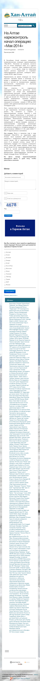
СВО (23, 408)
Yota (12, 632)
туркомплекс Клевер (19, 369)
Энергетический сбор (15, 326)
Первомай (12, 508)
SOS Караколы (26, 345)
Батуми (17, 481)
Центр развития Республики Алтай (17, 414)
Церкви (11, 607)
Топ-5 (23, 524)
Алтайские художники (21, 441)
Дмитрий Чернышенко (16, 335)
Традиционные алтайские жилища (18, 382)
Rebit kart (26, 510)
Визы (28, 416)
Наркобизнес (13, 472)
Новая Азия (20, 397)
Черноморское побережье (17, 503)
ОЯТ (17, 336)
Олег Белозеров (14, 396)
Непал (8, 271)
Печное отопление (22, 354)
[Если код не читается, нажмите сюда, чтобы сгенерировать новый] (11, 205)
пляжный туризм (25, 567)
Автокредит (18, 595)
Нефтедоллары (24, 317)
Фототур (15, 573)
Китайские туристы (24, 474)
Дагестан (27, 571)
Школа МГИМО (18, 559)
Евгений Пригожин (14, 564)
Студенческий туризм (15, 521)
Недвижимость (21, 625)
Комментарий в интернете (17, 587)
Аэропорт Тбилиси (20, 533)
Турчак (28, 625)
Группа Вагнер (25, 562)
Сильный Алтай (18, 349)
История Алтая (16, 534)
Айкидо (11, 444)
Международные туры (15, 522)
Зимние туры (21, 364)
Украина (11, 533)
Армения (12, 495)
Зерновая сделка (14, 359)
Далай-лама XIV (20, 512)
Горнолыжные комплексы (17, 366)
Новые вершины (25, 555)
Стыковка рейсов (19, 531)
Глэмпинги (12, 569)
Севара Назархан (14, 333)
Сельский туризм (14, 382)
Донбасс (16, 411)
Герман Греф (25, 566)
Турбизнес (12, 305)
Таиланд (27, 495)
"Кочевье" (17, 444)
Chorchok (26, 397)
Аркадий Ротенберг (15, 557)
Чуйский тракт (26, 437)
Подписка (25, 361)
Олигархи (20, 314)
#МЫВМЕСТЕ (18, 392)
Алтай (24, 352)
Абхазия (12, 547)
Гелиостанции (24, 491)
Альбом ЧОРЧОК (14, 399)
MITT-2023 (12, 468)
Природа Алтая (14, 340)
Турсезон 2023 (18, 496)
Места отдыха (13, 548)
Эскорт (28, 552)
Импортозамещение (15, 319)
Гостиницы (19, 324)
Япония (8, 285)
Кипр (22, 498)
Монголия (9, 268)
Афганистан (13, 418)
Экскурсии (16, 538)
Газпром (19, 303)
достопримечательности (16, 630)
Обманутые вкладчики (20, 500)
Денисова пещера (24, 583)
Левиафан (19, 526)
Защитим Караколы (24, 340)
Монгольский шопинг (15, 439)
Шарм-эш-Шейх (14, 321)
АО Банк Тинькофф (15, 600)
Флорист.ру (13, 620)
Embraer (11, 531)
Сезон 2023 (27, 493)
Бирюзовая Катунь (15, 555)
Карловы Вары (17, 449)
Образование (19, 606)
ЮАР (7, 282)
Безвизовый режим (15, 423)
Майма (28, 585)
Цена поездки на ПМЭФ (24, 554)
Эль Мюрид (19, 305)
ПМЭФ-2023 (13, 554)
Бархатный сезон (14, 310)
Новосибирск (21, 420)
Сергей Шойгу (13, 514)
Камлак (18, 628)
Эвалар (11, 500)
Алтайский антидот (24, 411)
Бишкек (26, 310)
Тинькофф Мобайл (20, 602)
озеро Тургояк (22, 573)
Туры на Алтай (21, 435)
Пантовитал (13, 413)
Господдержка (24, 380)
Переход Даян (21, 448)
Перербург (22, 552)
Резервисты (13, 314)
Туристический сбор (24, 547)
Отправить (8, 215)
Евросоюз (19, 357)
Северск (12, 338)
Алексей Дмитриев (19, 328)
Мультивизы (25, 501)
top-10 (17, 515)
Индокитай (21, 495)
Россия (25, 609)
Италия (11, 496)
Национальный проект (22, 460)
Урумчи (25, 446)
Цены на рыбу (24, 453)
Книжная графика (21, 331)
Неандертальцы (14, 585)
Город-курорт (16, 434)
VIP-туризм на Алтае (15, 347)
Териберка (25, 526)
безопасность (13, 578)
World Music (13, 397)
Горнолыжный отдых (15, 427)
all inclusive (20, 458)
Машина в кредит (18, 597)
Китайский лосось (14, 453)
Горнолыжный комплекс (20, 484)
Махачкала (16, 422)
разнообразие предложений (17, 580)
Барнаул (21, 330)
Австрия (8, 252)
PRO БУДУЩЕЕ (14, 330)
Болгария (19, 501)
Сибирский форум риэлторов (17, 627)
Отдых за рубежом (24, 463)
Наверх (36, 674)
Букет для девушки (21, 618)
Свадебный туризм (15, 616)
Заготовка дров (14, 356)
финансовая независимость (17, 582)
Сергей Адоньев (23, 470)
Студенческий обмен (15, 524)
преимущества (13, 576)
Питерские (17, 621)
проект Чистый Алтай (22, 394)
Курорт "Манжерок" (15, 486)
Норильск (26, 305)
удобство (21, 576)
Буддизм (12, 512)
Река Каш (18, 455)
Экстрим (24, 569)
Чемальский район (15, 342)
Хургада (28, 319)
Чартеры (12, 462)
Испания (8, 257)
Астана (22, 310)
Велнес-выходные (19, 451)
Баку (16, 495)
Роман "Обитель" (24, 611)
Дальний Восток (14, 456)
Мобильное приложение (16, 613)
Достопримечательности (16, 536)
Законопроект (22, 548)
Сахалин (21, 456)
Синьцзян (12, 455)
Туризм (24, 303)
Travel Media (18, 361)
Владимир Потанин (25, 517)
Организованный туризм (20, 477)
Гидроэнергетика (14, 491)
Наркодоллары (13, 474)
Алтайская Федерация (23, 541)
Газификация (13, 354)
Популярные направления (17, 571)
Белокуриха (19, 432)
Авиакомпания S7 (20, 529)
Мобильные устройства (16, 510)
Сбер (11, 484)
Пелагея (23, 486)
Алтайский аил (24, 385)
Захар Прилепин (14, 611)
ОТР (10, 387)
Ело (25, 536)
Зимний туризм (23, 482)
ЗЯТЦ (16, 338)
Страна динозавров (15, 562)
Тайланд (8, 276)
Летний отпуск (24, 543)
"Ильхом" (23, 442)
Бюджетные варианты (16, 545)
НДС (23, 488)
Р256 (21, 444)
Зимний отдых (13, 465)
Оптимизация (24, 429)
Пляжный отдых (14, 467)
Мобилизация (13, 409)
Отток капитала (22, 409)
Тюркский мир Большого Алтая (18, 402)
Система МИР (20, 508)
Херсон (22, 359)
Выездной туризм (25, 422)
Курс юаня (16, 317)
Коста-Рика (9, 266)
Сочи (15, 420)
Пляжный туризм (14, 543)
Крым (27, 303)
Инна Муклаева (23, 396)
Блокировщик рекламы (16, 604)
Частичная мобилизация (16, 323)
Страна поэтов (16, 387)
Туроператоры (17, 488)
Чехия (11, 449)
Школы (25, 606)
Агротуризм (13, 458)
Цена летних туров (24, 467)
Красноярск (13, 303)
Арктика (23, 455)
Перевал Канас (18, 446)
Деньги (19, 408)
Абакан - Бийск (18, 376)
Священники (19, 609)
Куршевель (16, 594)
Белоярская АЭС (24, 336)
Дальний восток (14, 507)
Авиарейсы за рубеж (20, 416)
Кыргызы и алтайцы (15, 406)
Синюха (16, 482)
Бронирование (23, 507)
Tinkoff (25, 574)
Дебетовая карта (18, 574)
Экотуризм (23, 621)
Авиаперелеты (24, 309)
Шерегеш (24, 427)
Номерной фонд (14, 552)
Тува (26, 512)
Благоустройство (25, 434)
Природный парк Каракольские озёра (17, 344)
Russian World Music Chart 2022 (18, 400)
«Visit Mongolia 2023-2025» (19, 436)
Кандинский (19, 307)
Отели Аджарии (24, 479)
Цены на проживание (21, 550)
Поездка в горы (14, 463)
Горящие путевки (18, 561)
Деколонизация (23, 538)
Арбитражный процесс (16, 371)
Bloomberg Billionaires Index (17, 516)
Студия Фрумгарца (15, 442)
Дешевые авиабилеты (16, 363)
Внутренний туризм (22, 373)
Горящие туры (23, 321)
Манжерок (12, 628)
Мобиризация (23, 312)
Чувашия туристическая (21, 378)
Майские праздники (24, 505)
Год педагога (18, 607)
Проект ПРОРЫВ (23, 338)
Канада (8, 260)
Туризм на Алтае (19, 425)
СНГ (18, 309)
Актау (16, 547)
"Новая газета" (21, 472)
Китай (7, 263)
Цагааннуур (13, 448)
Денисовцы (22, 585)
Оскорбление (13, 588)
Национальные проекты (16, 430)
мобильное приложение (16, 579)
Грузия (27, 531)
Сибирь (27, 614)
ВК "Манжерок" (16, 566)
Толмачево (12, 528)
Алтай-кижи (23, 401)
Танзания (8, 274)
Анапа (24, 545)
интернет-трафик (19, 632)
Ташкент (27, 328)
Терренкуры (13, 435)
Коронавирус (13, 475)
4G (10, 632)
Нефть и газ (25, 357)
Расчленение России (15, 540)
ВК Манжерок (18, 352)
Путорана (12, 307)
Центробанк (17, 316)
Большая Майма (19, 592)
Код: (5, 208)
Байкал (11, 429)
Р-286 (29, 569)
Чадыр (18, 385)
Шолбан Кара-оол (14, 380)
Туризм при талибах (23, 418)
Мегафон (26, 630)
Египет (8, 255)
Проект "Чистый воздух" (16, 493)
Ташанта (27, 448)
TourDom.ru (12, 501)
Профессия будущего (22, 599)
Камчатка (17, 429)
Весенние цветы (21, 620)
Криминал (19, 569)
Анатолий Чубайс (14, 567)
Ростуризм (23, 333)
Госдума (18, 498)
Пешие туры (26, 462)
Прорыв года (20, 468)
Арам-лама (21, 514)
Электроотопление (19, 489)
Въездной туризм (20, 614)
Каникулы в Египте (23, 465)
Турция (8, 279)
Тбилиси (16, 312)
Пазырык (26, 498)
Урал (11, 573)
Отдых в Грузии (14, 479)
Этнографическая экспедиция (18, 404)
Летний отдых (19, 462)
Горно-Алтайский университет (18, 519)
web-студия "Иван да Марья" (21, 678)
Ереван (11, 312)
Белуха (15, 470)
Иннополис (20, 350)
